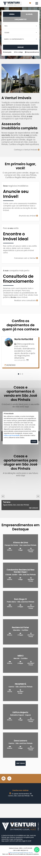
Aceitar (34, 442)
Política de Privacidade (12, 435)
